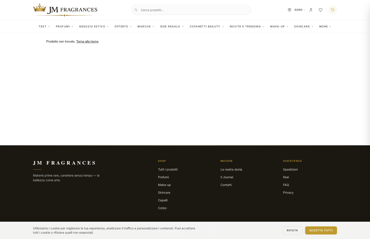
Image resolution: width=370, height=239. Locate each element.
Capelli (162, 200)
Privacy (288, 192)
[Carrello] (332, 10)
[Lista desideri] (320, 10)
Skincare (302, 26)
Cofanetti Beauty (205, 26)
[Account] (311, 10)
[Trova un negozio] (289, 10)
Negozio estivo (92, 26)
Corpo (162, 208)
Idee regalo (170, 26)
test (42, 26)
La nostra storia (231, 169)
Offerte (121, 26)
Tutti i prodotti (168, 169)
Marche (144, 26)
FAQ (286, 185)
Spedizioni (290, 169)
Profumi (63, 26)
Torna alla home (87, 41)
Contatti (226, 185)
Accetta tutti (321, 230)
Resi (286, 177)
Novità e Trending (245, 26)
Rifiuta (292, 230)
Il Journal (227, 177)
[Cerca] (136, 10)
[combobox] (191, 10)
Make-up (277, 26)
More (323, 26)
